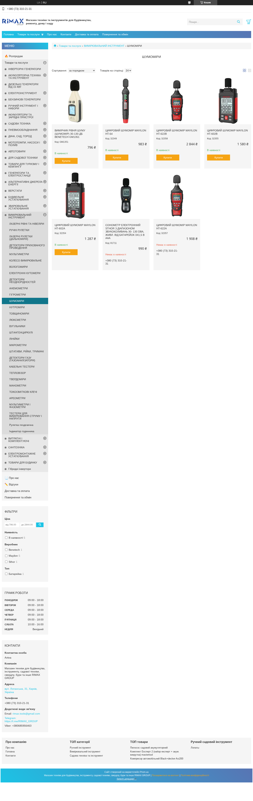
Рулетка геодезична (21, 424)
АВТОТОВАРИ (16, 151)
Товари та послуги (28, 34)
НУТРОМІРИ (17, 307)
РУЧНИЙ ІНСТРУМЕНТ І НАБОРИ (23, 107)
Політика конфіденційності (195, 775)
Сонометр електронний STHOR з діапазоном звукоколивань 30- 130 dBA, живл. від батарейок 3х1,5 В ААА (124, 232)
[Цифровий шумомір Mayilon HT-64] (126, 101)
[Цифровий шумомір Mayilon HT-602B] (227, 101)
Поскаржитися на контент (165, 775)
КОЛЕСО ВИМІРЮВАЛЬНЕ (25, 260)
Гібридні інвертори (19, 468)
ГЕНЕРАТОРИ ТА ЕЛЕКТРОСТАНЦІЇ (19, 174)
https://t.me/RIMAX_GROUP (21, 721)
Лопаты (195, 747)
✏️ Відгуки (11, 484)
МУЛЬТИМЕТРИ (19, 254)
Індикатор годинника (21, 431)
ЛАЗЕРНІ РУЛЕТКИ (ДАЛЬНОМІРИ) (20, 237)
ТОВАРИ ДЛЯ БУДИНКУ (22, 462)
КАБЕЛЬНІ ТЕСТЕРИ (21, 366)
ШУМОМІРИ (16, 300)
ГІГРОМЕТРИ (17, 294)
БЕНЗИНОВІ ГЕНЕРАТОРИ (24, 99)
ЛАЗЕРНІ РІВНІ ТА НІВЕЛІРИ (26, 223)
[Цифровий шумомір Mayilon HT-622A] (177, 195)
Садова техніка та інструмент (86, 755)
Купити (66, 160)
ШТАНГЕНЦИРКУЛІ (21, 332)
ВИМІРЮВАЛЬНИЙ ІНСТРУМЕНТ (104, 45)
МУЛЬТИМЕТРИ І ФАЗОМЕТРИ (19, 406)
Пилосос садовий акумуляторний (149, 747)
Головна (9, 34)
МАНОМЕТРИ (17, 385)
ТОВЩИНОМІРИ (19, 313)
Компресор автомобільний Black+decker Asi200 (156, 758)
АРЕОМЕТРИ (17, 398)
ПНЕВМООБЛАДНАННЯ (22, 129)
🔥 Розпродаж (14, 56)
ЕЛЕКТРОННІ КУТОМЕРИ (24, 273)
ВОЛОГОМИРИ (18, 266)
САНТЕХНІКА (16, 447)
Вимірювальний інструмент (85, 751)
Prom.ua (144, 772)
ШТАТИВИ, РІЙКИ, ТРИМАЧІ (26, 351)
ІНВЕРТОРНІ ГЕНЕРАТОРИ (24, 69)
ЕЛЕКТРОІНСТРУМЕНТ (22, 93)
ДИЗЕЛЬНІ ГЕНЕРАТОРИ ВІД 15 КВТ (23, 85)
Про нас (52, 34)
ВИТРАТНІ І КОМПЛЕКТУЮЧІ (18, 440)
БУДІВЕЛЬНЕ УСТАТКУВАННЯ (18, 198)
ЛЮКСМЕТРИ (17, 319)
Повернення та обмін (115, 34)
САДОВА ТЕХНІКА (19, 123)
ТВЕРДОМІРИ (17, 379)
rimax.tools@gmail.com (26, 713)
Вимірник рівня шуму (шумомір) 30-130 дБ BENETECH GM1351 (70, 133)
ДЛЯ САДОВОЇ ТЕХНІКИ (23, 157)
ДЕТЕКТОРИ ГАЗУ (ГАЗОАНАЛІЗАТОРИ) (22, 359)
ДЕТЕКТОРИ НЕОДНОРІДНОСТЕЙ (22, 281)
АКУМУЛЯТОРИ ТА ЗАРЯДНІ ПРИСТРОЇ (20, 116)
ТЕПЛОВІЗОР (17, 372)
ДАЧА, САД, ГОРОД (20, 136)
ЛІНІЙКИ (14, 338)
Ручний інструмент (80, 747)
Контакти (66, 34)
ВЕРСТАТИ (15, 190)
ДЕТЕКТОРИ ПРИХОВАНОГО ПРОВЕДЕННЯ (27, 246)
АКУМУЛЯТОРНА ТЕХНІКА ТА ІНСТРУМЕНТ (24, 76)
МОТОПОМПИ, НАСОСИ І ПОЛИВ (24, 144)
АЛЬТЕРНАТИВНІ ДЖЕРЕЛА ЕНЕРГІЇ (25, 183)
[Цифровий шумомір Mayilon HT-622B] (177, 101)
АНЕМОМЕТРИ (18, 288)
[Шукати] (238, 22)
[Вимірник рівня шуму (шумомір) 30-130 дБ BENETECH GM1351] (75, 101)
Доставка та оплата (87, 34)
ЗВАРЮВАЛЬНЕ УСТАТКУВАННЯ (18, 207)
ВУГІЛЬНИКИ (17, 326)
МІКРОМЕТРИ (17, 345)
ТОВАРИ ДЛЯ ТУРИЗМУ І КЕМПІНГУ (23, 165)
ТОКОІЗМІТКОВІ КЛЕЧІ (23, 391)
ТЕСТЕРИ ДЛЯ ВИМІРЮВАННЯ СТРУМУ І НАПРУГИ (25, 416)
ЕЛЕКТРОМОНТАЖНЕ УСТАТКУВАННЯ (22, 455)
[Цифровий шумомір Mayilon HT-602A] (75, 195)
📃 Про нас (12, 477)
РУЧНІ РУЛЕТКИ (19, 230)
